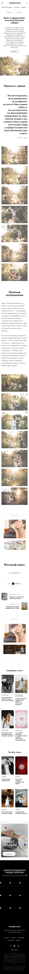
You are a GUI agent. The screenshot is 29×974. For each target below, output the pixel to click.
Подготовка (5, 695)
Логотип (18, 940)
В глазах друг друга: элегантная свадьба (7, 812)
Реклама (7, 937)
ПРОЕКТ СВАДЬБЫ (7, 7)
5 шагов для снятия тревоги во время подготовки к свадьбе (7, 699)
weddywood (14, 926)
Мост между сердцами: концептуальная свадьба (19, 781)
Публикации (21, 937)
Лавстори (9, 12)
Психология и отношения (19, 696)
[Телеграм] (10, 946)
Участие (13, 937)
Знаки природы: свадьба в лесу (6, 779)
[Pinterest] (18, 946)
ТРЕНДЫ (23, 7)
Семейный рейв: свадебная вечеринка (21, 812)
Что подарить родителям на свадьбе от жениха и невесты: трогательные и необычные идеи (21, 736)
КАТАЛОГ (16, 7)
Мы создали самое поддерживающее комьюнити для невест (7, 734)
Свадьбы (3, 776)
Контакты (11, 940)
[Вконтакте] (14, 946)
